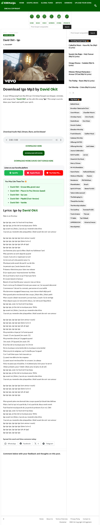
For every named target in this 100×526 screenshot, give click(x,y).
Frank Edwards (75, 134)
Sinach (86, 184)
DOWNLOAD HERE (34, 146)
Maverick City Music (77, 159)
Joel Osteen (90, 146)
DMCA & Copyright (12, 8)
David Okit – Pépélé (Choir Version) (24, 198)
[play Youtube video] (33, 67)
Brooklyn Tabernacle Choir (79, 108)
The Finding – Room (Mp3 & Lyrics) (82, 81)
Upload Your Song (83, 3)
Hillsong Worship (76, 146)
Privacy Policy (75, 519)
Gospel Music (32, 3)
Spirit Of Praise (75, 189)
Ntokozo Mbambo (76, 176)
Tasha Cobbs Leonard (77, 193)
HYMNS (59, 23)
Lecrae (85, 155)
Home (21, 3)
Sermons (68, 3)
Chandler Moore (89, 112)
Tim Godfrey (74, 210)
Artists (59, 3)
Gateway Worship (76, 138)
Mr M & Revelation (76, 167)
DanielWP (8, 45)
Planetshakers (75, 184)
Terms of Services (62, 519)
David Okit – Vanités (18, 202)
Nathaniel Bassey (89, 172)
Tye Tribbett (84, 218)
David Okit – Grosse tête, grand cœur (25, 187)
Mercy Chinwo (75, 163)
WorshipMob (75, 227)
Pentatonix (74, 180)
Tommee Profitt (88, 210)
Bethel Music (74, 104)
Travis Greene (75, 214)
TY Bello (73, 218)
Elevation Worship (76, 129)
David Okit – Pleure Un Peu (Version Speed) (27, 191)
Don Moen (86, 121)
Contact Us (86, 519)
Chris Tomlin (89, 117)
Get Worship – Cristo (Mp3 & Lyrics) (82, 87)
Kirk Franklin (74, 155)
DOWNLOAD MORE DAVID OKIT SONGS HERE (33, 161)
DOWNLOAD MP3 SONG (34, 153)
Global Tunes (47, 3)
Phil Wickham (86, 180)
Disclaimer (63, 522)
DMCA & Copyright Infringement (81, 522)
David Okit (49, 89)
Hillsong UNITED (76, 142)
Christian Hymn (75, 117)
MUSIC (38, 23)
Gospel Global (9, 35)
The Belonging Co (76, 197)
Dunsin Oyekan (75, 125)
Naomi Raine (74, 172)
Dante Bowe (74, 121)
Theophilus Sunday (76, 201)
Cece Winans (74, 112)
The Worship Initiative (78, 205)
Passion (89, 176)
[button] (95, 6)
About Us (49, 519)
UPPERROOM (75, 222)
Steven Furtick (89, 189)
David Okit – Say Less (18, 195)
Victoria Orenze (89, 222)
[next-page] (73, 92)
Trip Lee (86, 214)
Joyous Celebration (77, 151)
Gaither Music (89, 134)
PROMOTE (67, 23)
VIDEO (44, 23)
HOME (32, 23)
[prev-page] (70, 92)
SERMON (51, 23)
